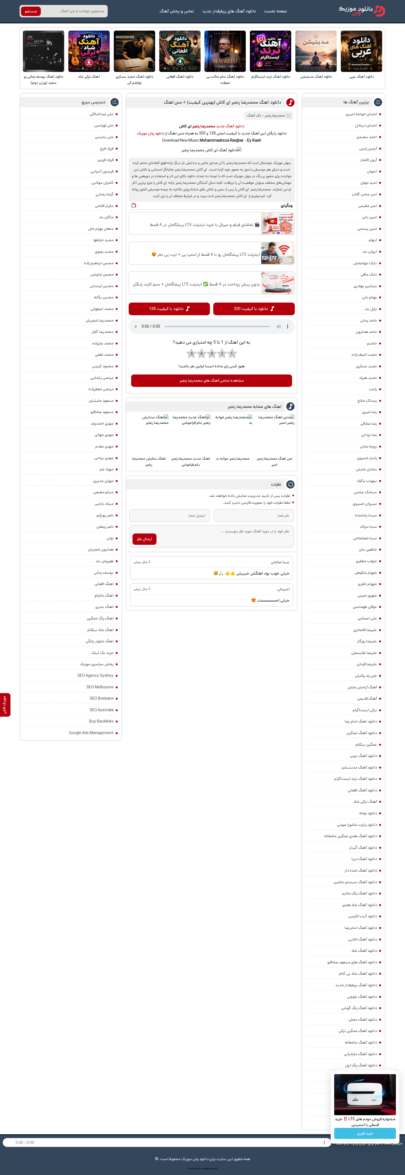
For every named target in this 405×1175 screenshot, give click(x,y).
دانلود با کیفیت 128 (166, 309)
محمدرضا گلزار (102, 332)
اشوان (372, 171)
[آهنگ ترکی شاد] (89, 51)
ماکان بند (106, 217)
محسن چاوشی (102, 274)
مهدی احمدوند (102, 423)
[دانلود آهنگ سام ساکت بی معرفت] (225, 51)
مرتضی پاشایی (102, 378)
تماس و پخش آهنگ (177, 11)
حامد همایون (366, 332)
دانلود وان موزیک (150, 133)
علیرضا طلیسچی (364, 653)
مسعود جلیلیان (101, 400)
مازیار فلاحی (104, 206)
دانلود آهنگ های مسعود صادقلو (352, 962)
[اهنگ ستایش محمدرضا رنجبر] (149, 434)
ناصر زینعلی (105, 526)
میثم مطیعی (103, 492)
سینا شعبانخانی (365, 538)
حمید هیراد (368, 378)
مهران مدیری (103, 481)
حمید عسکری (366, 366)
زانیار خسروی (367, 458)
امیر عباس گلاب (364, 194)
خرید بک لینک (102, 653)
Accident (213, 1168)
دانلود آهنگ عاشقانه (361, 1042)
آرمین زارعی (368, 148)
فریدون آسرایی (102, 171)
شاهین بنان (368, 549)
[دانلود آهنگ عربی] (361, 51)
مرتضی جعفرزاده (101, 389)
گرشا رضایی (105, 194)
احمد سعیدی (367, 137)
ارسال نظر (144, 539)
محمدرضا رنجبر (275, 115)
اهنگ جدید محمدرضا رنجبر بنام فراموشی (190, 461)
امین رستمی (367, 228)
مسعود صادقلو (102, 412)
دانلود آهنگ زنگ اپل (361, 1065)
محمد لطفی (104, 354)
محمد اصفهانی (102, 309)
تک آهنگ (254, 115)
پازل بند (371, 309)
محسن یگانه (104, 297)
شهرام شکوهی (366, 572)
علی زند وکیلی (366, 675)
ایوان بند (370, 251)
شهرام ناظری (367, 584)
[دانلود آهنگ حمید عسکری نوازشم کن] (134, 51)
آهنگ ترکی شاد (89, 76)
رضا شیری (369, 412)
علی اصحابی (367, 618)
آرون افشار (368, 160)
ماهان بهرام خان (101, 228)
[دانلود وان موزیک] (362, 11)
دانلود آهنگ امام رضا (361, 928)
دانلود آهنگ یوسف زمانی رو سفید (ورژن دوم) (43, 79)
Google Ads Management (91, 733)
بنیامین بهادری (365, 286)
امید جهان (368, 182)
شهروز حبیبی (367, 595)
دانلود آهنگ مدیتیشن (316, 76)
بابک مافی (369, 274)
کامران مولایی (102, 182)
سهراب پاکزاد (367, 481)
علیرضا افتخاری (365, 630)
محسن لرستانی (102, 286)
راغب (373, 389)
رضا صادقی (368, 423)
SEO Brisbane (102, 698)
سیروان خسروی (365, 503)
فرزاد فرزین (105, 160)
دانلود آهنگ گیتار (363, 847)
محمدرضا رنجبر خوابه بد (233, 458)
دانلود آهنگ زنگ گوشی (359, 1008)
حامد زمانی (368, 320)
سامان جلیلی (366, 469)
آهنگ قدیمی (367, 698)
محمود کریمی (103, 366)
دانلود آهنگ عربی (361, 76)
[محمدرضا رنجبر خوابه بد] (232, 434)
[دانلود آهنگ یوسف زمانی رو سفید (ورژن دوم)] (43, 51)
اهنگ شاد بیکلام (100, 630)
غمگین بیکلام (366, 744)
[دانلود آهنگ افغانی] (180, 51)
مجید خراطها (103, 240)
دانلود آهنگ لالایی (362, 939)
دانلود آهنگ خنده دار (360, 870)
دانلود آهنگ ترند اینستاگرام (270, 76)
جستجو (31, 11)
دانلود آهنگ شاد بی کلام (358, 973)
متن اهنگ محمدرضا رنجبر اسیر (274, 461)
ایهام (373, 240)
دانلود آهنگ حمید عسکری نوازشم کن (134, 79)
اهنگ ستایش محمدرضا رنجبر (149, 461)
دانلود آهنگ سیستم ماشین (355, 882)
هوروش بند (105, 561)
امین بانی (369, 217)
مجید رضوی (104, 251)
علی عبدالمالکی (102, 114)
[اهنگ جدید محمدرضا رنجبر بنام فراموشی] (190, 434)
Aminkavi (206, 1168)
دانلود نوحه (368, 813)
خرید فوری (365, 1133)
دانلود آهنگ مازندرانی (360, 1054)
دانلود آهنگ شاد (364, 950)
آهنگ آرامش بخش (362, 687)
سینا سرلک (368, 526)
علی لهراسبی (104, 125)
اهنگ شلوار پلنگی (100, 641)
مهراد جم (107, 469)
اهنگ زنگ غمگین (100, 618)
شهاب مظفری (366, 561)
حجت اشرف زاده (364, 354)
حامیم (372, 343)
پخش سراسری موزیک (97, 664)
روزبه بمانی (368, 446)
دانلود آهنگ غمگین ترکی (358, 1031)
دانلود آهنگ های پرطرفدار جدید (229, 11)
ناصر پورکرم (105, 515)
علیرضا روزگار (367, 641)
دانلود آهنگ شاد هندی (359, 905)
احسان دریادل (366, 125)
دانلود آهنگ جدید (230, 126)
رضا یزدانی (369, 435)
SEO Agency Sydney (95, 675)
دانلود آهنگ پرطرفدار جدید (356, 985)
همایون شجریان (101, 549)
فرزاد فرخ (107, 148)
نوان (110, 538)
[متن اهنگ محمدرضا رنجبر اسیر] (274, 434)
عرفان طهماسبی (365, 607)
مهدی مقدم (104, 446)
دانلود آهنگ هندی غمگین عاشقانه (350, 836)
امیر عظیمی (367, 206)
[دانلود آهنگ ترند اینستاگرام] (270, 51)
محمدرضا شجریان (100, 320)
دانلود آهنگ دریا (364, 859)
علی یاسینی (104, 137)
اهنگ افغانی (104, 584)
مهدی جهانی (104, 435)
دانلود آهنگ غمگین (362, 733)
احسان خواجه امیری (361, 114)
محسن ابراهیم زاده (99, 263)
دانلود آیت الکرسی (362, 916)
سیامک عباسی (365, 492)
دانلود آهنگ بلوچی (362, 996)
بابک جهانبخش (365, 263)
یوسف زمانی (104, 572)
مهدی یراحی (104, 458)
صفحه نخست (275, 11)
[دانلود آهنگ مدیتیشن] (316, 51)
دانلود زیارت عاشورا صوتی (357, 825)
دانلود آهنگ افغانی (179, 76)
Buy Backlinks (101, 721)
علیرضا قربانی (367, 664)
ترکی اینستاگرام (365, 710)
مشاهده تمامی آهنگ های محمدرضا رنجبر (212, 380)
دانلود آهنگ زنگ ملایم (359, 893)
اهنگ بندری (104, 607)
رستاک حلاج (367, 400)
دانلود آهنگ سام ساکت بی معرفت (225, 79)
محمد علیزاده (103, 343)
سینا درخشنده (366, 515)
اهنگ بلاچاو (104, 595)
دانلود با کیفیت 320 (251, 309)
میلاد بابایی (104, 503)
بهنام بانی (369, 297)
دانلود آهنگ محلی (362, 1019)
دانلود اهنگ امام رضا (361, 721)
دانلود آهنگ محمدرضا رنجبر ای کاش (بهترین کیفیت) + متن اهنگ (222, 102)
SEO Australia (102, 710)
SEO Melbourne (100, 687)
